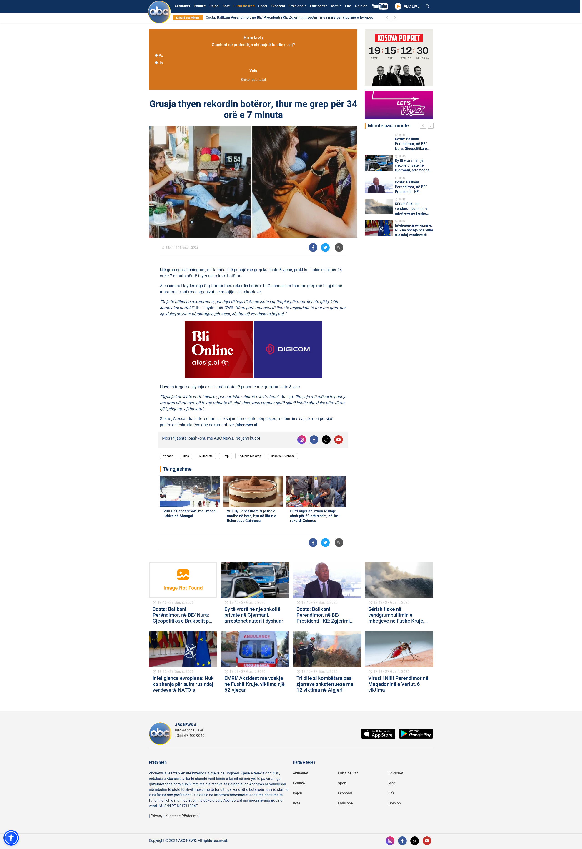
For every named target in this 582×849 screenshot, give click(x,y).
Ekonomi (278, 6)
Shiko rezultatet (253, 80)
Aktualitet (182, 6)
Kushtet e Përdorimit (181, 816)
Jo (161, 63)
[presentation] (424, 126)
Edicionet (317, 6)
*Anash (168, 456)
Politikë (200, 6)
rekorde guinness (283, 456)
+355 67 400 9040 (189, 736)
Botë (226, 6)
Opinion (361, 6)
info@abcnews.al (189, 730)
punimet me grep (250, 456)
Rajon (214, 6)
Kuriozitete (206, 456)
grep (226, 456)
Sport (262, 6)
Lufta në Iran (244, 6)
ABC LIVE (411, 6)
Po (161, 55)
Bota (186, 456)
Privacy (157, 816)
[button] (11, 837)
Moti (335, 6)
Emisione (296, 6)
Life (348, 6)
